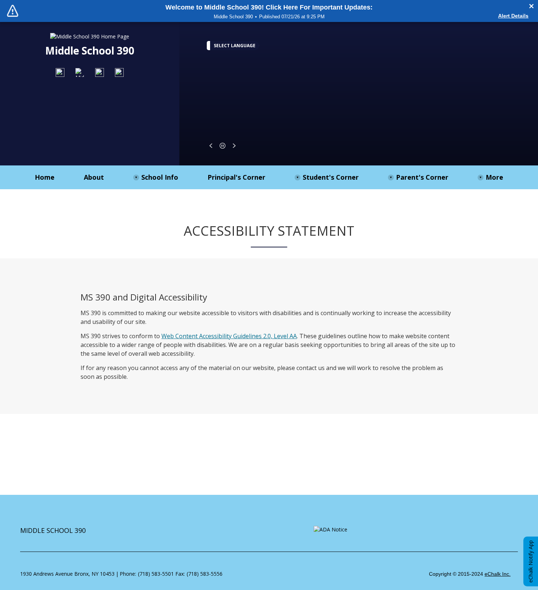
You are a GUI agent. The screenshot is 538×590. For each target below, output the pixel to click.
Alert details (513, 16)
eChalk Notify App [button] (530, 561)
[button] (211, 146)
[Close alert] (531, 6)
